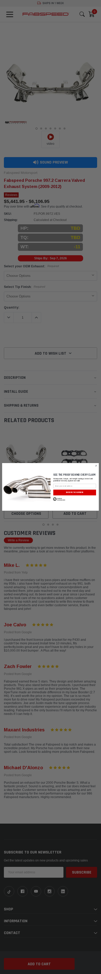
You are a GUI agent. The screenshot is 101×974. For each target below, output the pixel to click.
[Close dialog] (96, 466)
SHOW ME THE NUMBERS (75, 492)
